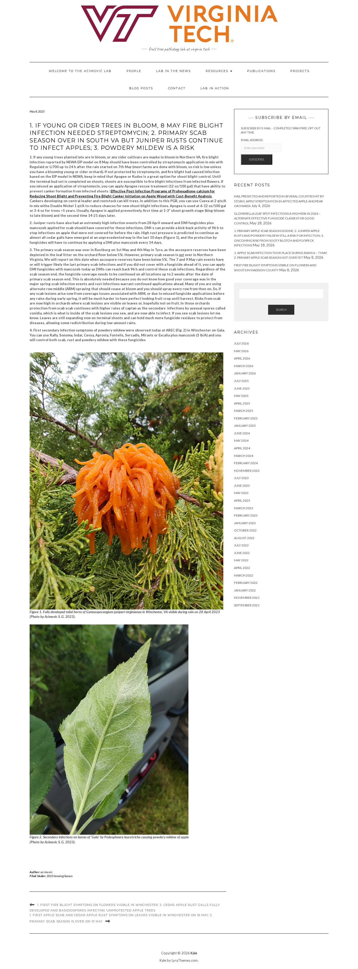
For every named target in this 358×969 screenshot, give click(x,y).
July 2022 (241, 545)
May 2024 (241, 440)
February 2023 (246, 515)
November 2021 (246, 598)
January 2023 (245, 523)
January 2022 (245, 590)
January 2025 (245, 426)
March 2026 (243, 366)
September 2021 (246, 605)
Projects (300, 71)
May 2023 (241, 493)
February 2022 (246, 583)
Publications (261, 71)
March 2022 (243, 575)
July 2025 (241, 381)
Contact (177, 88)
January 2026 (245, 373)
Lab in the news (173, 71)
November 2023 (246, 471)
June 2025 (242, 388)
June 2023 (242, 486)
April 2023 (242, 500)
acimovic (47, 872)
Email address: (252, 140)
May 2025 (241, 396)
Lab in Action (214, 88)
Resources (218, 71)
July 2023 (241, 478)
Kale (194, 953)
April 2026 (242, 358)
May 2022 (241, 560)
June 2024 (242, 433)
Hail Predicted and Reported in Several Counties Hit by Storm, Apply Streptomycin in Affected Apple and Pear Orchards (279, 201)
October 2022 (245, 530)
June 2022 (242, 553)
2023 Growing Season (60, 876)
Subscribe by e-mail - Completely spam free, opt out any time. (281, 130)
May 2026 (241, 351)
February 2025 (246, 418)
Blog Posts (141, 88)
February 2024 (246, 463)
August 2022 (244, 538)
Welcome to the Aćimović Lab (80, 71)
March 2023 (243, 508)
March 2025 (243, 411)
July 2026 (241, 343)
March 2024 (243, 456)
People (134, 71)
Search (281, 309)
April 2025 (242, 403)
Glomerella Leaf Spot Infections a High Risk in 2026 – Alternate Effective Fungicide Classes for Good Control (277, 218)
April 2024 (242, 448)
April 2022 (242, 568)
